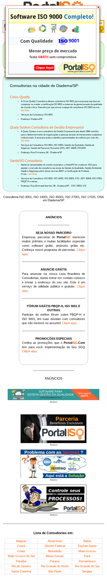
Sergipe (87, 571)
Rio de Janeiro (21, 566)
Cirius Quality (20, 97)
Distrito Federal (55, 546)
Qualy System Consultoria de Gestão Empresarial (47, 127)
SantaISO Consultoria (26, 161)
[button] (98, 7)
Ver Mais (25, 110)
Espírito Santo (87, 546)
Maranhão (54, 551)
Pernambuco (87, 561)
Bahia (87, 541)
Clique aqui (69, 323)
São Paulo (54, 571)
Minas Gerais (55, 556)
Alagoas (21, 541)
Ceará (21, 546)
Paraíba (21, 561)
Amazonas (55, 541)
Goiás (21, 551)
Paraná (55, 561)
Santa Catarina (21, 571)
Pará (87, 556)
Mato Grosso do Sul (21, 556)
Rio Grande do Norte (55, 566)
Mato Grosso (87, 551)
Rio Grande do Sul (87, 566)
